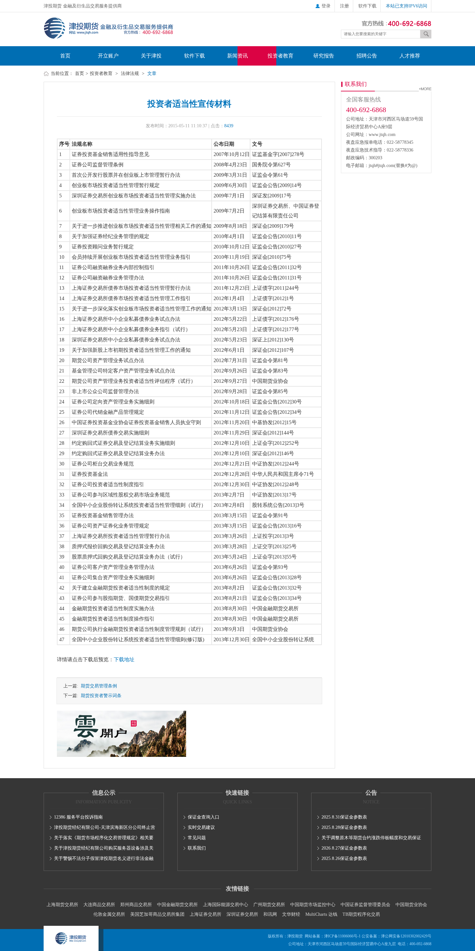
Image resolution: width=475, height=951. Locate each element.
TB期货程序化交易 (361, 914)
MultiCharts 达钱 (321, 914)
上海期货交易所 (62, 904)
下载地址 (124, 659)
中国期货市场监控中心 (312, 904)
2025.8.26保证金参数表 (344, 858)
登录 (326, 6)
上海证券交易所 (205, 914)
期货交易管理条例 (97, 686)
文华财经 (291, 914)
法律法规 (130, 73)
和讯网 (270, 914)
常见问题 (197, 837)
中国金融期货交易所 (177, 904)
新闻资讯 (237, 55)
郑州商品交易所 (136, 904)
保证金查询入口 (203, 817)
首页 (65, 55)
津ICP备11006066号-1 (342, 936)
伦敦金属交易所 (109, 914)
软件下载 (367, 6)
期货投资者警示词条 (99, 695)
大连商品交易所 (99, 904)
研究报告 (323, 55)
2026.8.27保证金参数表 (344, 848)
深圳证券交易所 (242, 914)
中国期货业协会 (411, 904)
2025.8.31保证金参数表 (344, 817)
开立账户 (108, 55)
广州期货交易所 (269, 904)
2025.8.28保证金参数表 (344, 827)
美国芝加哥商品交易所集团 (157, 914)
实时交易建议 (201, 827)
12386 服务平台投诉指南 (78, 817)
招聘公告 (366, 55)
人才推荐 (409, 55)
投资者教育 (280, 55)
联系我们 (197, 848)
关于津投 (151, 55)
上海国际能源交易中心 (225, 904)
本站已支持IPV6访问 (406, 6)
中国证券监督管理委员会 (365, 904)
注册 (344, 6)
